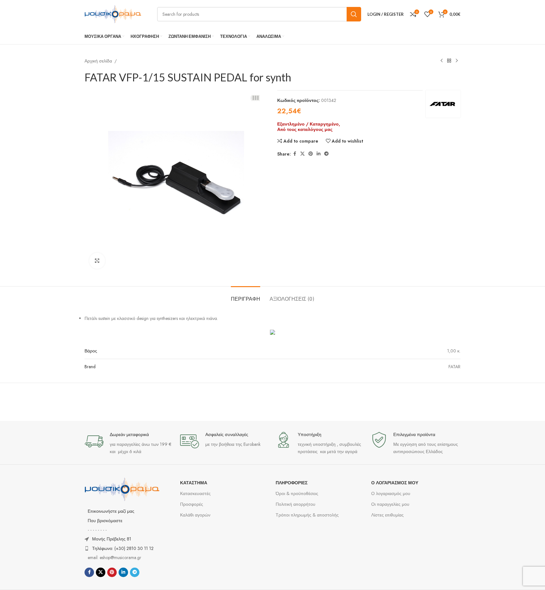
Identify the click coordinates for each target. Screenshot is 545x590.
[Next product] (456, 61)
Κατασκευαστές (195, 493)
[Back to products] (449, 61)
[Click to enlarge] (97, 260)
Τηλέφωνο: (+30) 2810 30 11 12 (123, 548)
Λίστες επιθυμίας (387, 515)
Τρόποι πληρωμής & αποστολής (307, 515)
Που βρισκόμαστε (105, 520)
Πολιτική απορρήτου (295, 504)
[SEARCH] (354, 14)
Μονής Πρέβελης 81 (111, 539)
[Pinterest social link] (311, 154)
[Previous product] (441, 61)
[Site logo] (113, 13)
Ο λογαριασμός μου (390, 493)
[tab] (245, 295)
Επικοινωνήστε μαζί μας (111, 511)
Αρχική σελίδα (98, 61)
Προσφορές (191, 504)
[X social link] (302, 154)
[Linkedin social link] (318, 154)
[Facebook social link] (294, 154)
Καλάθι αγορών (195, 515)
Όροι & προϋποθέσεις (297, 493)
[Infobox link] (129, 443)
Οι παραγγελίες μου (390, 504)
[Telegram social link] (326, 154)
